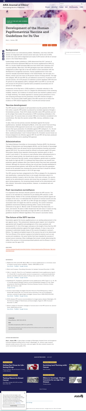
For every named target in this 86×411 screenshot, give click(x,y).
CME (81, 7)
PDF (49, 45)
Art (66, 7)
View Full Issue (43, 389)
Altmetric (54, 45)
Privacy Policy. (18, 402)
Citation (45, 45)
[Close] (24, 393)
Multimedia (73, 7)
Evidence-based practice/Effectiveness (40, 249)
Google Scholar (24, 266)
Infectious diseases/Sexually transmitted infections (18, 249)
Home (47, 7)
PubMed (16, 266)
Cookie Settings (28, 402)
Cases (61, 7)
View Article (10, 266)
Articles (54, 7)
